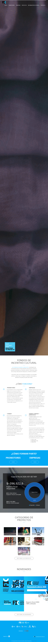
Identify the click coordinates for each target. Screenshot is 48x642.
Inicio (6, 5)
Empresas (18, 5)
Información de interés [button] (33, 5)
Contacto (43, 5)
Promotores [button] (11, 5)
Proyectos (24, 5)
